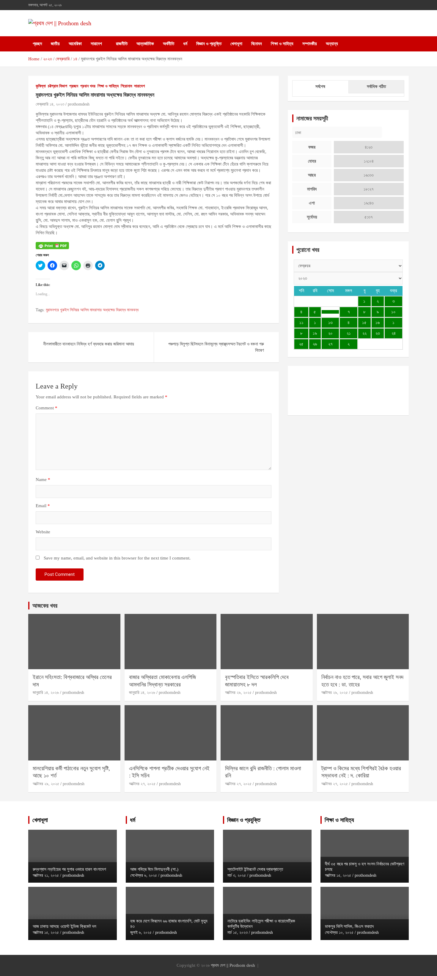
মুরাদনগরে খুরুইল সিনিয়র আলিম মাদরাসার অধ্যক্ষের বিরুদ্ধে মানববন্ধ (92, 310)
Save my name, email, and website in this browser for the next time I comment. (117, 558)
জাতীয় (55, 43)
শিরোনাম (126, 86)
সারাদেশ (96, 43)
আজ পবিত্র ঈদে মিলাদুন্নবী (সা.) (154, 869)
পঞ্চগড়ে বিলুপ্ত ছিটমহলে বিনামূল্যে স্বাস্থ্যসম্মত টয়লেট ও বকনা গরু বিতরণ (216, 347)
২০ (330, 333)
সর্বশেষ (320, 86)
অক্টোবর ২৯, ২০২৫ (238, 692)
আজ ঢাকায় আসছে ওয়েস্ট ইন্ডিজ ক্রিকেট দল (64, 926)
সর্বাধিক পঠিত (376, 86)
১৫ (364, 322)
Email (43, 505)
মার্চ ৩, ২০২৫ (236, 875)
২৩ (377, 333)
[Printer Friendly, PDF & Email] (52, 245)
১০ (393, 311)
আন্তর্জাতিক (145, 43)
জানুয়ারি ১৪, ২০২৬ (46, 692)
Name (43, 479)
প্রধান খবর (87, 86)
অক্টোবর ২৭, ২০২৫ (142, 784)
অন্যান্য (332, 43)
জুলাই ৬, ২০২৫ (141, 932)
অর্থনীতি (168, 43)
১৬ (377, 322)
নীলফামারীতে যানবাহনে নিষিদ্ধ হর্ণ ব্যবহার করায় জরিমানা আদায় (88, 344)
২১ (349, 333)
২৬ (315, 344)
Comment (46, 408)
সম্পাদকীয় (309, 43)
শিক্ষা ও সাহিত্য (282, 43)
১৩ (330, 322)
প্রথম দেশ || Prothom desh (233, 965)
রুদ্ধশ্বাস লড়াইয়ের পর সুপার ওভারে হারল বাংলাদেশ (69, 869)
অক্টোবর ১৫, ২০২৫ (46, 932)
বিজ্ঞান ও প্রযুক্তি (208, 43)
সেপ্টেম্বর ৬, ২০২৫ (143, 875)
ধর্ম (185, 43)
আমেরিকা (75, 43)
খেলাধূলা (236, 43)
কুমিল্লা (41, 86)
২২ (364, 333)
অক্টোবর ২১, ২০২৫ (46, 875)
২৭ (330, 344)
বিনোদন (256, 43)
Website (43, 531)
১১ (301, 322)
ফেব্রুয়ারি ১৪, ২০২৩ (50, 104)
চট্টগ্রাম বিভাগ (57, 86)
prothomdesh (78, 104)
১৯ (315, 333)
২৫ (301, 344)
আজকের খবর (44, 605)
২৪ (394, 333)
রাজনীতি (122, 43)
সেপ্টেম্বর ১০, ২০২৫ (339, 932)
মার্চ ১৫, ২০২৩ (237, 932)
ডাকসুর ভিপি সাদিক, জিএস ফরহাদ (349, 926)
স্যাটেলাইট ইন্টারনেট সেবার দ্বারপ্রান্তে (255, 869)
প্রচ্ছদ (37, 43)
